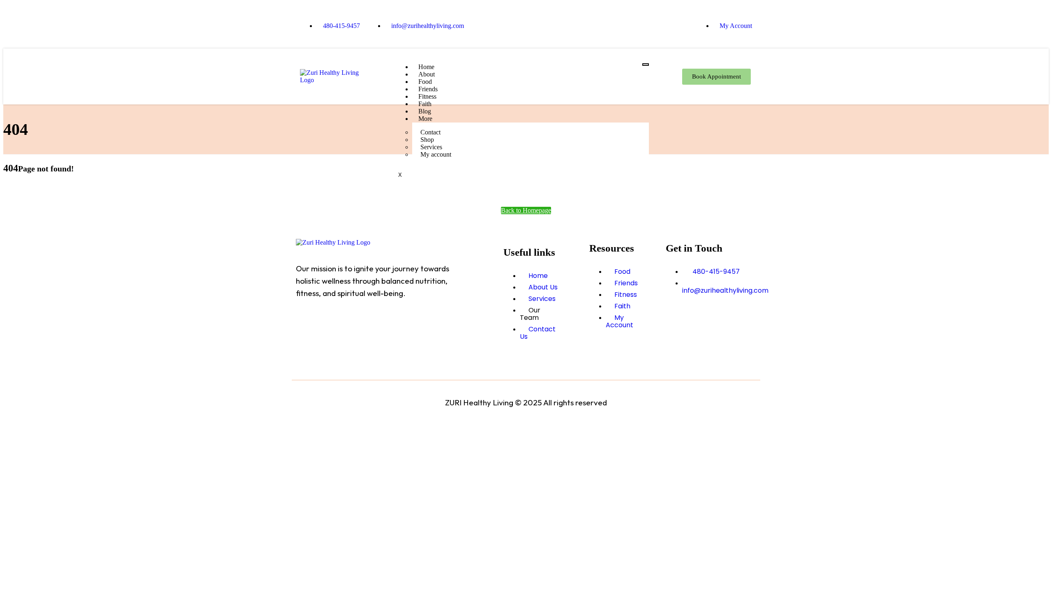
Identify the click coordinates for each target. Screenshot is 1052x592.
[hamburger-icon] (645, 64)
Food (425, 81)
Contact (430, 132)
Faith (424, 103)
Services (431, 146)
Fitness (427, 96)
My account (435, 154)
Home (426, 66)
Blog (424, 111)
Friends (428, 89)
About (426, 74)
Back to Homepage (526, 210)
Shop (427, 139)
